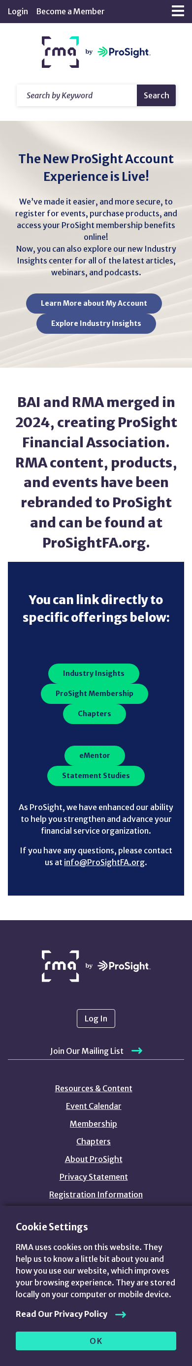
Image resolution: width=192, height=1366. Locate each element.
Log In (96, 1018)
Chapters (93, 1141)
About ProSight (94, 1159)
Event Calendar (94, 1106)
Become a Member (70, 11)
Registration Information (96, 1194)
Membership (93, 1124)
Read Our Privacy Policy (61, 1314)
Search (156, 95)
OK (96, 1341)
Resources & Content (93, 1088)
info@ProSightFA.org (104, 862)
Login (18, 11)
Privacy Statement (94, 1177)
